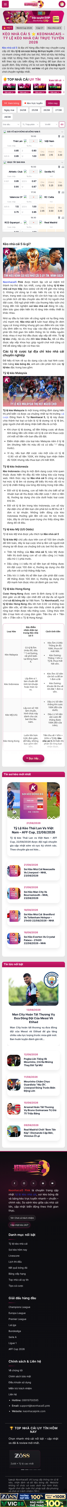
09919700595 (30, 1400)
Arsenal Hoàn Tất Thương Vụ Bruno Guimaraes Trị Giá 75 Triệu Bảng (40, 1110)
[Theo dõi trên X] (33, 1183)
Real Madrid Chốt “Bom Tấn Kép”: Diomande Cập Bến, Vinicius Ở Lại (40, 1132)
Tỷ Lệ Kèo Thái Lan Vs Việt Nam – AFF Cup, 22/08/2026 (33, 830)
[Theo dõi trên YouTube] (52, 1183)
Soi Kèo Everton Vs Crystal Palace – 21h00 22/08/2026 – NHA (39, 939)
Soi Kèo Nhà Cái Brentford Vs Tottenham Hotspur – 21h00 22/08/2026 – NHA (39, 917)
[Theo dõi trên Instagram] (24, 1183)
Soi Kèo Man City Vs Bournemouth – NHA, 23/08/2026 (36, 894)
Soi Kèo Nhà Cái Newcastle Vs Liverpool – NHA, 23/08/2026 (39, 872)
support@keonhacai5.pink (35, 1405)
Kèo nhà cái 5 (9, 47)
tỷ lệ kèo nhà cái (26, 1194)
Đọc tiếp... (35, 758)
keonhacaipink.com (34, 1411)
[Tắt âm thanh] (62, 124)
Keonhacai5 (10, 281)
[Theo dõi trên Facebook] (14, 1183)
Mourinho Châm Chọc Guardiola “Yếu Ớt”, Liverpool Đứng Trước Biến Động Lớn (39, 1086)
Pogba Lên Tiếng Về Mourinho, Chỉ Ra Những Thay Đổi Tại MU (38, 1061)
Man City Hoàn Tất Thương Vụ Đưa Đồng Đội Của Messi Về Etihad (33, 1018)
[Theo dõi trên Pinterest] (43, 1183)
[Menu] (5, 4)
